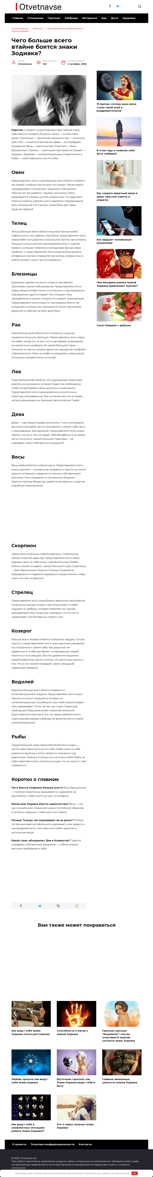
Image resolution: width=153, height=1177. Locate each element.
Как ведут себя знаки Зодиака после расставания (31, 1032)
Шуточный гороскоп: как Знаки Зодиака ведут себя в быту (76, 1082)
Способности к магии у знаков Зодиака (72, 1032)
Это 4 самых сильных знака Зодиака (75, 1126)
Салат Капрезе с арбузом (114, 325)
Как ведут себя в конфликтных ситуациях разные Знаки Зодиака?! (28, 1127)
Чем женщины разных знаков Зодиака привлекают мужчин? (117, 284)
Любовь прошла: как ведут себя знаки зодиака (30, 1081)
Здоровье (129, 18)
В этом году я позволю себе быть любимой (116, 152)
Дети (114, 18)
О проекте (19, 1144)
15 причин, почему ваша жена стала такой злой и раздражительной (116, 107)
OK (134, 1173)
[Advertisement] (49, 513)
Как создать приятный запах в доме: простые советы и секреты (117, 196)
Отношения (35, 18)
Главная (17, 18)
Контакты (85, 1144)
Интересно (89, 18)
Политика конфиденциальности (52, 1144)
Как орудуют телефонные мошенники (114, 241)
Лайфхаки (71, 18)
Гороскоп (54, 18)
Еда (104, 18)
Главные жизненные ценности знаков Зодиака (119, 1081)
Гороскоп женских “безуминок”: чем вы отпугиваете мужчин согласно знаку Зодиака (118, 1035)
